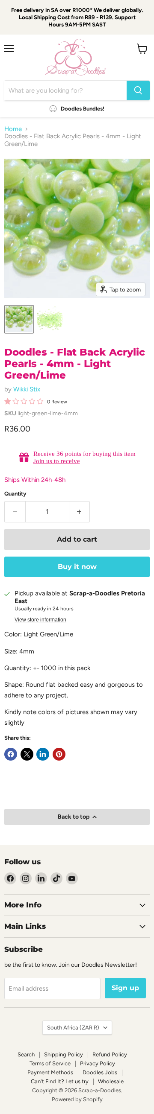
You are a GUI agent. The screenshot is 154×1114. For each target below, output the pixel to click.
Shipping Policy (63, 1054)
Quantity (15, 493)
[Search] (138, 90)
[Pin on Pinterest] (59, 754)
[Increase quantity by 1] (79, 511)
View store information (40, 620)
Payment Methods (50, 1072)
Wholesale (111, 1081)
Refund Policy (109, 1054)
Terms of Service (50, 1063)
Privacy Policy (97, 1063)
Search (26, 1054)
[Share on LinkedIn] (42, 754)
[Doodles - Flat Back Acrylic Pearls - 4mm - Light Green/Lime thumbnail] (19, 319)
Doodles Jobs (100, 1072)
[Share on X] (27, 754)
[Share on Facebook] (10, 754)
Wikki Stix (26, 389)
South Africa (73, 1027)
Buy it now (77, 567)
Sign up (125, 988)
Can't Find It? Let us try (60, 1081)
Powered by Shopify (77, 1099)
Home (13, 129)
